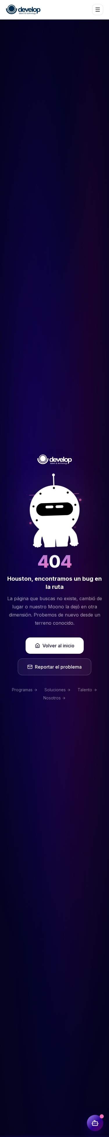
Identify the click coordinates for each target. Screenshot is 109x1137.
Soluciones (55, 689)
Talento (85, 689)
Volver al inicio (58, 646)
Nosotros (52, 697)
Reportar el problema (58, 667)
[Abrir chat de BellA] (95, 1123)
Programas (22, 689)
